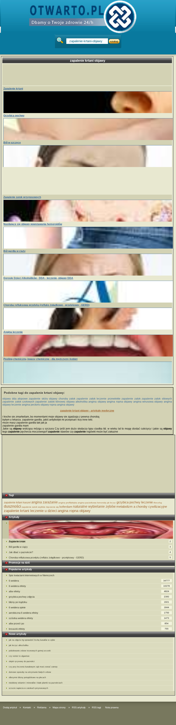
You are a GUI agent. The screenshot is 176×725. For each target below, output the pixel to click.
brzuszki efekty (88, 629)
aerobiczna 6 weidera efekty (89, 613)
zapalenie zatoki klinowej (50, 401)
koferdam (65, 506)
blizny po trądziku (89, 602)
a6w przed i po (88, 623)
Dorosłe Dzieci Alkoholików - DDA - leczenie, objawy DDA (38, 278)
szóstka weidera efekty (89, 618)
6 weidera (89, 580)
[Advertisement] (87, 74)
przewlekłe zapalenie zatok (124, 398)
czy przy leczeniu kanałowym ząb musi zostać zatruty (33, 667)
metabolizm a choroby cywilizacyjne (141, 506)
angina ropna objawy (119, 401)
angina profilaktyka (67, 502)
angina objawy (97, 401)
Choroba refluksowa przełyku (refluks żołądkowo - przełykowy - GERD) (46, 305)
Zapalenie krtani (13, 88)
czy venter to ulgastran (19, 656)
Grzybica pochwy (13, 115)
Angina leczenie (13, 332)
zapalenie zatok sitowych (157, 398)
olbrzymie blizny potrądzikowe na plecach (27, 677)
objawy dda (9, 398)
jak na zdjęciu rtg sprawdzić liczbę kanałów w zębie (32, 640)
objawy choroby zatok (62, 398)
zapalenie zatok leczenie (91, 398)
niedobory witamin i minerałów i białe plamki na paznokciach (35, 683)
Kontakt (27, 707)
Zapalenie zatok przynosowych (22, 197)
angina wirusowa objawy (148, 401)
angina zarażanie (44, 502)
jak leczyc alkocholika (18, 645)
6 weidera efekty (89, 586)
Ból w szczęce (12, 142)
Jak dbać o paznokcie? (90, 552)
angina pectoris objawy (35, 404)
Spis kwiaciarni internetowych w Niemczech (31, 575)
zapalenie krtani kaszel (17, 502)
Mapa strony (59, 707)
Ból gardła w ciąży (14, 251)
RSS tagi (96, 707)
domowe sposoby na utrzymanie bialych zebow (30, 672)
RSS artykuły (79, 707)
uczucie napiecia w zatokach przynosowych (28, 688)
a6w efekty (89, 591)
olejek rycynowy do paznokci (22, 661)
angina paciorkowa (87, 502)
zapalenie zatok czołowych (18, 401)
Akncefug (157, 503)
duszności (12, 506)
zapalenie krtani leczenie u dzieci (30, 511)
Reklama (41, 707)
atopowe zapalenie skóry (33, 398)
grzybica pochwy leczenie (135, 502)
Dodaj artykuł (10, 707)
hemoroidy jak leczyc (106, 503)
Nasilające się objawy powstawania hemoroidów (32, 224)
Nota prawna (111, 707)
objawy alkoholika (77, 401)
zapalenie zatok (29, 507)
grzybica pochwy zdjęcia (89, 596)
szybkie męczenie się (48, 507)
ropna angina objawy (62, 404)
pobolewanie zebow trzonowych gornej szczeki (30, 651)
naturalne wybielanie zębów (94, 506)
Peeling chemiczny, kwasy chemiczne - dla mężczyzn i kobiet (40, 359)
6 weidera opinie (89, 607)
